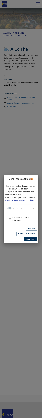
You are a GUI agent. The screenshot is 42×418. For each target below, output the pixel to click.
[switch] (8, 219)
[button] (21, 208)
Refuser (31, 228)
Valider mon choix (26, 234)
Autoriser (30, 239)
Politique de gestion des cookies (19, 200)
